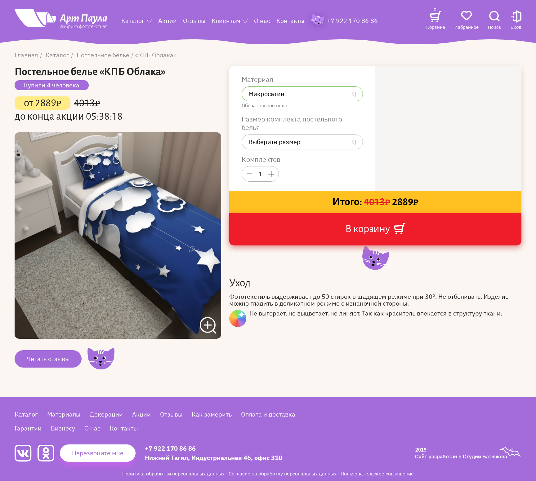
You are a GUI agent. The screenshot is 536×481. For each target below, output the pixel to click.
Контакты (290, 20)
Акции (167, 20)
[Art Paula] (61, 22)
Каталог (133, 20)
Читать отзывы (48, 359)
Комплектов (261, 159)
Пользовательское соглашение (377, 473)
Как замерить (212, 414)
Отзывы (194, 20)
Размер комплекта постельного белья (292, 123)
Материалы (63, 414)
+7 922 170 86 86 (170, 448)
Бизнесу (63, 428)
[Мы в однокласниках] (48, 453)
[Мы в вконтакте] (26, 453)
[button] (516, 20)
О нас (262, 20)
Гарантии (28, 428)
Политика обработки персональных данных (174, 473)
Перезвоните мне (97, 453)
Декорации (106, 414)
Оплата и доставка (268, 414)
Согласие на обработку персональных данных (283, 473)
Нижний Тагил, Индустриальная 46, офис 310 (213, 457)
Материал (258, 79)
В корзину (368, 228)
